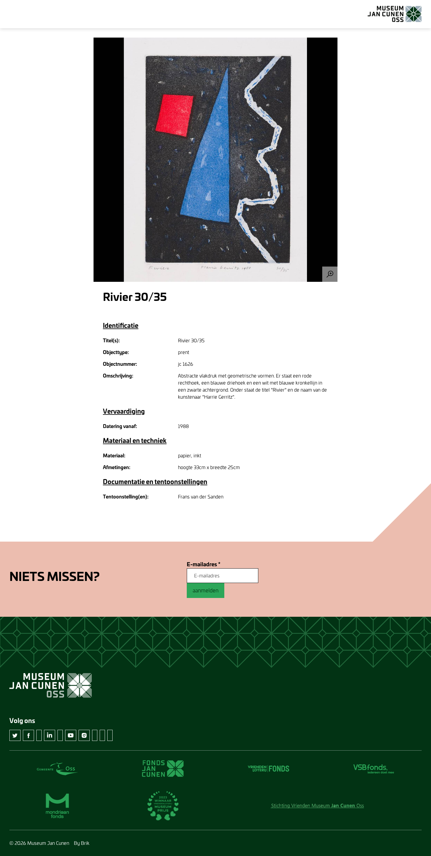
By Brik (81, 843)
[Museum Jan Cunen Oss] (395, 14)
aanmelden (205, 590)
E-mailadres (203, 564)
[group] (215, 160)
